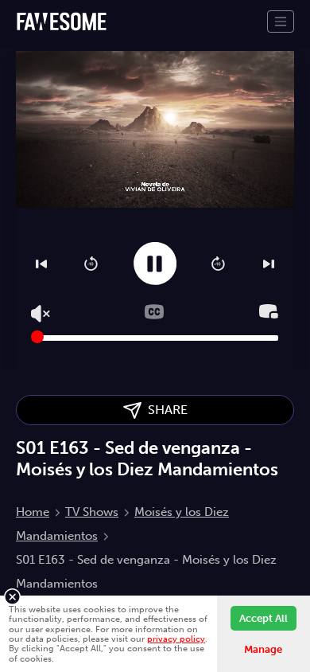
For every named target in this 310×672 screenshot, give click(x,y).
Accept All (263, 618)
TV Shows (91, 512)
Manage (263, 649)
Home (32, 512)
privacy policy (176, 638)
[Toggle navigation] (280, 21)
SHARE (164, 409)
